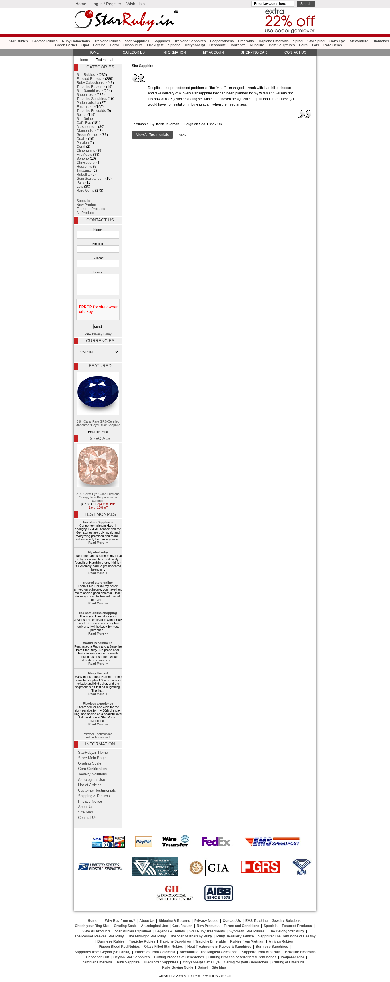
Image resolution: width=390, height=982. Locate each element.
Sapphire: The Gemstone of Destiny (287, 936)
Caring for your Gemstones (246, 962)
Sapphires (162, 41)
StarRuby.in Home (93, 753)
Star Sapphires (137, 41)
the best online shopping (98, 613)
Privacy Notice (90, 801)
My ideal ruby (98, 552)
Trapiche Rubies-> (91, 87)
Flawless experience (98, 703)
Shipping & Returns (94, 796)
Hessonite (217, 45)
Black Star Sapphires (161, 962)
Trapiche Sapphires (190, 41)
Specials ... (85, 201)
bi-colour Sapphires (98, 522)
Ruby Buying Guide (177, 967)
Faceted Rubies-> (90, 79)
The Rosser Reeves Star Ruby (99, 936)
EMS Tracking (256, 921)
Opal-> (82, 139)
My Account (214, 52)
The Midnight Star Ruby (147, 936)
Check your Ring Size (92, 926)
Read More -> (98, 542)
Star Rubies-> (87, 75)
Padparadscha (222, 41)
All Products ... (87, 213)
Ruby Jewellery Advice (235, 936)
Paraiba (99, 45)
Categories (134, 52)
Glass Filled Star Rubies (163, 947)
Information (174, 52)
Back (182, 135)
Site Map (85, 812)
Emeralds (246, 41)
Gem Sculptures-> (90, 179)
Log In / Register (106, 3)
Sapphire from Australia (261, 952)
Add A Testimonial (98, 737)
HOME (94, 52)
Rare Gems (332, 45)
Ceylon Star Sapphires (131, 957)
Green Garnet (66, 45)
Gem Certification (92, 769)
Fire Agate (155, 45)
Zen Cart (225, 975)
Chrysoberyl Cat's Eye (201, 962)
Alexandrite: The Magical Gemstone (209, 952)
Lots (315, 45)
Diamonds (381, 41)
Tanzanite (238, 45)
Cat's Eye (337, 41)
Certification (182, 926)
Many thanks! (98, 673)
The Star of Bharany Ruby (191, 936)
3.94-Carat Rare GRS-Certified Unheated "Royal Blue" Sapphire (98, 423)
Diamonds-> (86, 131)
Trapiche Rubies (108, 41)
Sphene (174, 45)
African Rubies (281, 941)
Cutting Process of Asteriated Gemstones (242, 957)
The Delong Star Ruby (286, 931)
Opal (85, 45)
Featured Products (297, 926)
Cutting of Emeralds (288, 962)
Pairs (303, 45)
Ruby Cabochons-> (92, 83)
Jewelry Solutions (92, 774)
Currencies (100, 340)
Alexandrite (358, 41)
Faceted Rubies (45, 41)
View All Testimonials (98, 734)
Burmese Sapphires (272, 947)
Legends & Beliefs (170, 931)
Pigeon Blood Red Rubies (119, 947)
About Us (85, 807)
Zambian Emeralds (97, 962)
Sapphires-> (86, 95)
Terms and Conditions (241, 926)
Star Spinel (316, 41)
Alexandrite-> (87, 127)
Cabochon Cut (97, 957)
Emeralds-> (86, 107)
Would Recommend (98, 643)
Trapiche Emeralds (273, 41)
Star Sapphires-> (90, 91)
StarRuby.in (192, 975)
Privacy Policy (102, 334)
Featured (100, 365)
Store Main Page (92, 758)
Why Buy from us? (120, 921)
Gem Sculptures (282, 45)
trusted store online (98, 582)
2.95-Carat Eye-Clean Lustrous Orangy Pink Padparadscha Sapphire (98, 497)
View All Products (96, 931)
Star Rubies (18, 41)
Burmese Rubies (111, 941)
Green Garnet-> (89, 135)
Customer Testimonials (97, 791)
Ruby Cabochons (76, 41)
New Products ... (89, 205)
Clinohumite (133, 45)
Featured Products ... (92, 209)
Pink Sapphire (128, 962)
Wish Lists (135, 3)
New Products (208, 926)
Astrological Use (91, 780)
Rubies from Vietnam (247, 941)
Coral (114, 45)
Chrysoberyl (195, 45)
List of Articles (90, 785)
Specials (100, 438)
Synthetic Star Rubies (247, 931)
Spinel (298, 41)
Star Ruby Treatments (207, 931)
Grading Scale (89, 763)
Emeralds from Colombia (155, 952)
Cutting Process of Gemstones (179, 957)
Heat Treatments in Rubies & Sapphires (219, 947)
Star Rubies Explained (133, 931)
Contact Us (100, 220)
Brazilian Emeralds (300, 952)
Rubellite (257, 45)
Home (80, 3)
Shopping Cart (255, 52)
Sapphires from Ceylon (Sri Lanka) (102, 952)
